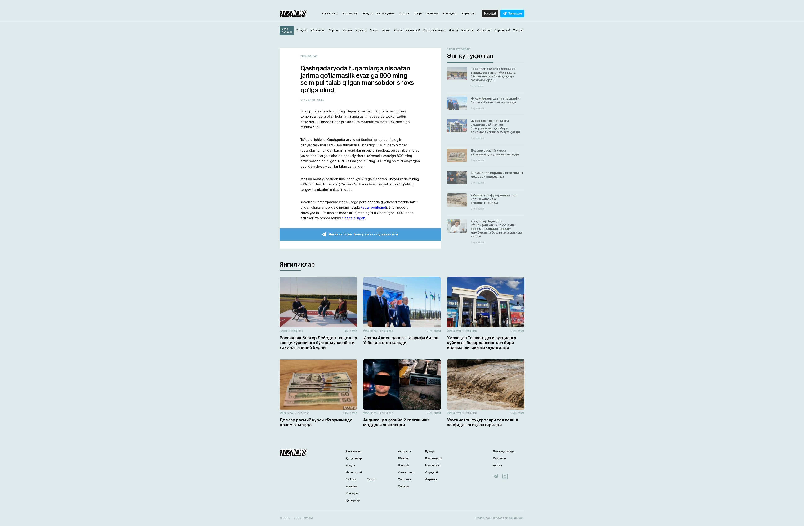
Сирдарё (431, 472)
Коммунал (450, 13)
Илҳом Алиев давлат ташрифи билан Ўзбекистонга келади (400, 340)
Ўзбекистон (370, 330)
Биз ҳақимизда (504, 451)
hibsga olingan (353, 218)
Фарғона (431, 479)
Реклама (499, 458)
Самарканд (406, 472)
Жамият (432, 13)
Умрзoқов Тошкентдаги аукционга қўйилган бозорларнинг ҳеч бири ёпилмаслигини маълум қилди (481, 343)
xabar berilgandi (374, 207)
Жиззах (403, 458)
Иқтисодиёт (385, 13)
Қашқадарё (433, 458)
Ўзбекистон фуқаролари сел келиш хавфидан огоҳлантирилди (482, 422)
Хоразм (403, 486)
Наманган (432, 465)
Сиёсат (404, 13)
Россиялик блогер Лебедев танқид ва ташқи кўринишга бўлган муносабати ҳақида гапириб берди (318, 343)
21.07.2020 (308, 100)
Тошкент (404, 479)
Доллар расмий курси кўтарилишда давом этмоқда (316, 422)
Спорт (418, 13)
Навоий (403, 465)
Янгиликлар (330, 13)
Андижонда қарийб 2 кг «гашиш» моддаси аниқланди (396, 422)
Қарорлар (468, 13)
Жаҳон (367, 13)
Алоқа (497, 465)
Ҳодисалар (350, 13)
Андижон (404, 451)
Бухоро (430, 451)
